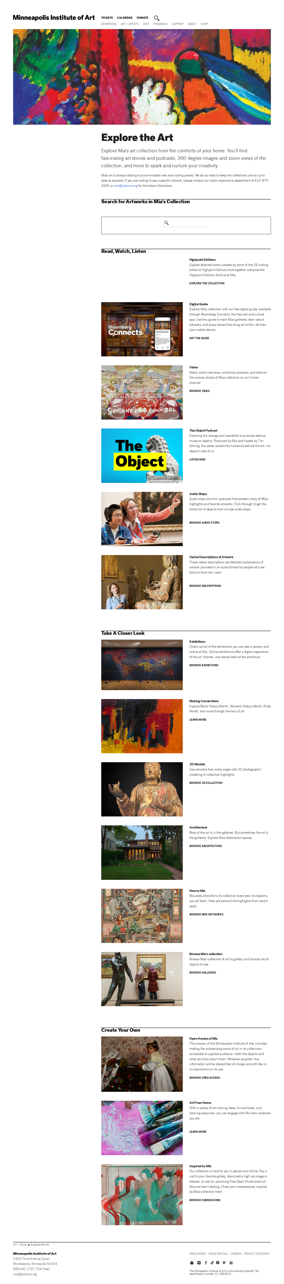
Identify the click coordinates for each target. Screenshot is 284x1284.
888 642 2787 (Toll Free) (31, 1269)
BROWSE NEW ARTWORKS (206, 914)
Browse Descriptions (205, 586)
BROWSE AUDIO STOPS (204, 523)
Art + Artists (130, 24)
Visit (146, 24)
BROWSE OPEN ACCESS (204, 1078)
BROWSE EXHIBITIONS (204, 665)
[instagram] (198, 1263)
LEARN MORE (197, 1132)
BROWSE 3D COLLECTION (205, 783)
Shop (204, 24)
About (192, 24)
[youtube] (231, 1263)
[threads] (217, 1262)
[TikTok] (212, 1262)
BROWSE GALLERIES (202, 973)
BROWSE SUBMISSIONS (205, 1200)
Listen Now (197, 460)
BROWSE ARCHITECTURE (205, 846)
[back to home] (54, 18)
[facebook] (206, 1263)
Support (178, 24)
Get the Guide (199, 338)
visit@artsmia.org (25, 1274)
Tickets (107, 18)
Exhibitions (109, 24)
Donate (142, 18)
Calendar (124, 18)
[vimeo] (224, 1263)
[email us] (191, 1263)
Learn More (197, 720)
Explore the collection (206, 283)
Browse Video (199, 391)
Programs (160, 24)
